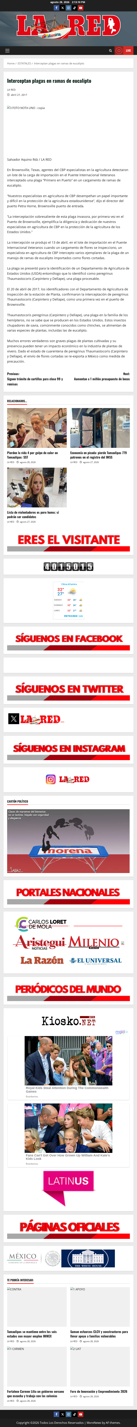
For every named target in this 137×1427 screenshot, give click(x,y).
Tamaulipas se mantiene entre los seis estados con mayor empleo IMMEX (32, 1333)
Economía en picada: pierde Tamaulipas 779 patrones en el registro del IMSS (98, 454)
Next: (102, 376)
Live (128, 50)
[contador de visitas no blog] (68, 566)
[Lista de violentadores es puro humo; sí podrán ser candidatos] (37, 487)
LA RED (11, 89)
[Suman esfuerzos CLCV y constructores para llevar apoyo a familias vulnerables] (100, 1307)
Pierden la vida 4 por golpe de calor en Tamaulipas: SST (32, 454)
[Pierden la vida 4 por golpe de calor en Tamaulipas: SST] (37, 428)
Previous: (35, 378)
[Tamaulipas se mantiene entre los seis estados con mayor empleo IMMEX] (37, 1307)
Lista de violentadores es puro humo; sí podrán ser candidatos (33, 514)
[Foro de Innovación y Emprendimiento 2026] (100, 1367)
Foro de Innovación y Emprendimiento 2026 (98, 1391)
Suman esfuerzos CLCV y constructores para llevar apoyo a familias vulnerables (99, 1333)
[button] (7, 50)
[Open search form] (110, 50)
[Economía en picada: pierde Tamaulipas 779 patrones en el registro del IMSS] (100, 428)
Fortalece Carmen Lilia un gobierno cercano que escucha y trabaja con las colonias (35, 1393)
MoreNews (94, 1423)
